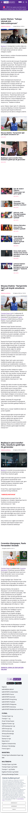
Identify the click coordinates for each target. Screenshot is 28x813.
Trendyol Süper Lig (5, 26)
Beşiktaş (3, 46)
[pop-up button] (22, 308)
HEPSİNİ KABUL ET (14, 802)
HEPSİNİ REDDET (14, 806)
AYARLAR (14, 809)
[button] (9, 2)
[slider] (14, 305)
